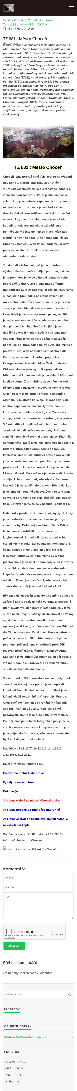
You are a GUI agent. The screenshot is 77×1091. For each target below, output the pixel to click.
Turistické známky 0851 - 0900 (23, 24)
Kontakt (19, 20)
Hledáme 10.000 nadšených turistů (25, 1037)
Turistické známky (40, 20)
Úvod (6, 20)
